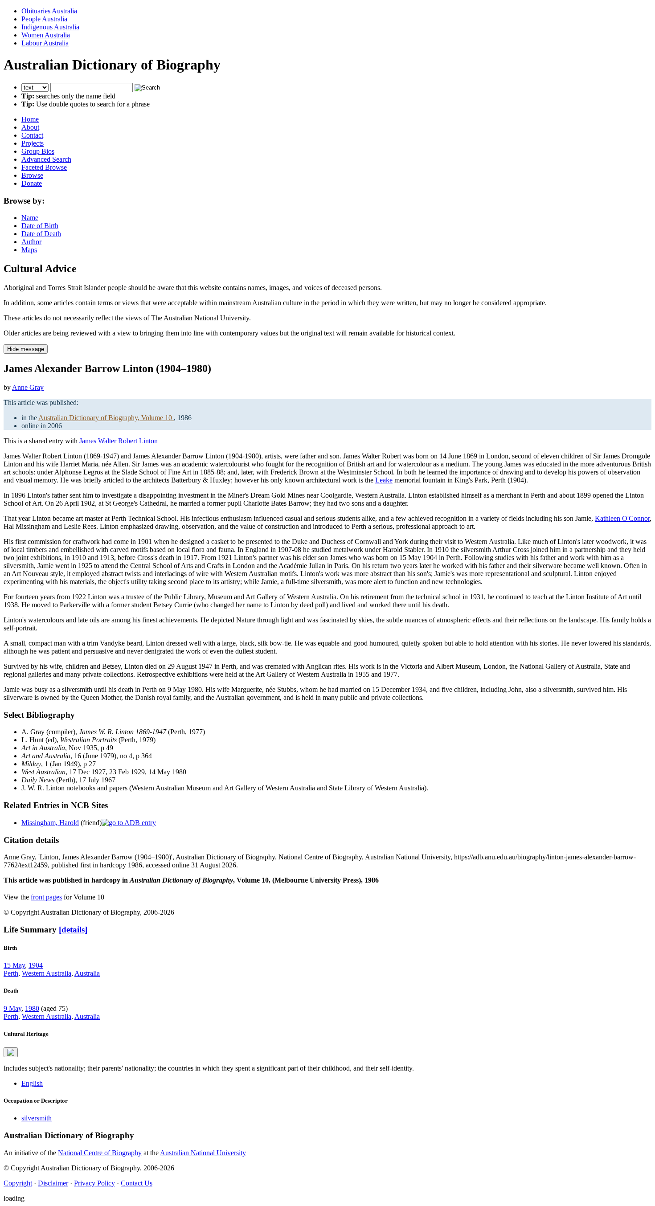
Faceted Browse (44, 167)
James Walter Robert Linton (118, 441)
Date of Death (41, 233)
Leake (384, 480)
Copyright (18, 1183)
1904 (36, 965)
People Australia (44, 19)
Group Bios (37, 151)
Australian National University (203, 1153)
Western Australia (46, 973)
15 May (14, 965)
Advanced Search (46, 159)
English (32, 1083)
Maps (29, 249)
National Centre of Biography (100, 1153)
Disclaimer (53, 1183)
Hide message (25, 349)
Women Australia (45, 35)
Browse (32, 175)
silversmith (36, 1118)
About (30, 127)
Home (30, 119)
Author (31, 241)
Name (29, 217)
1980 (32, 1008)
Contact (32, 135)
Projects (32, 143)
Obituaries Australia (49, 11)
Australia (87, 973)
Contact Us (136, 1183)
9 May (12, 1008)
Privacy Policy (94, 1183)
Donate (31, 183)
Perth (11, 973)
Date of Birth (39, 225)
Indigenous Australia (50, 27)
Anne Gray (28, 387)
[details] (73, 929)
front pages (46, 897)
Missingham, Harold (50, 822)
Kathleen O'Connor (622, 518)
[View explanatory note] (11, 1052)
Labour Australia (45, 43)
